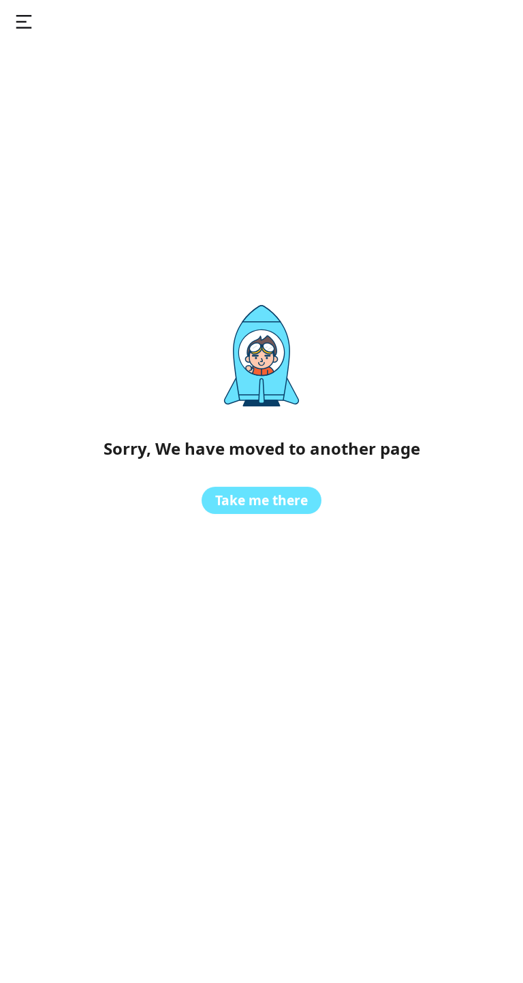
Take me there (261, 500)
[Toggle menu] (24, 22)
